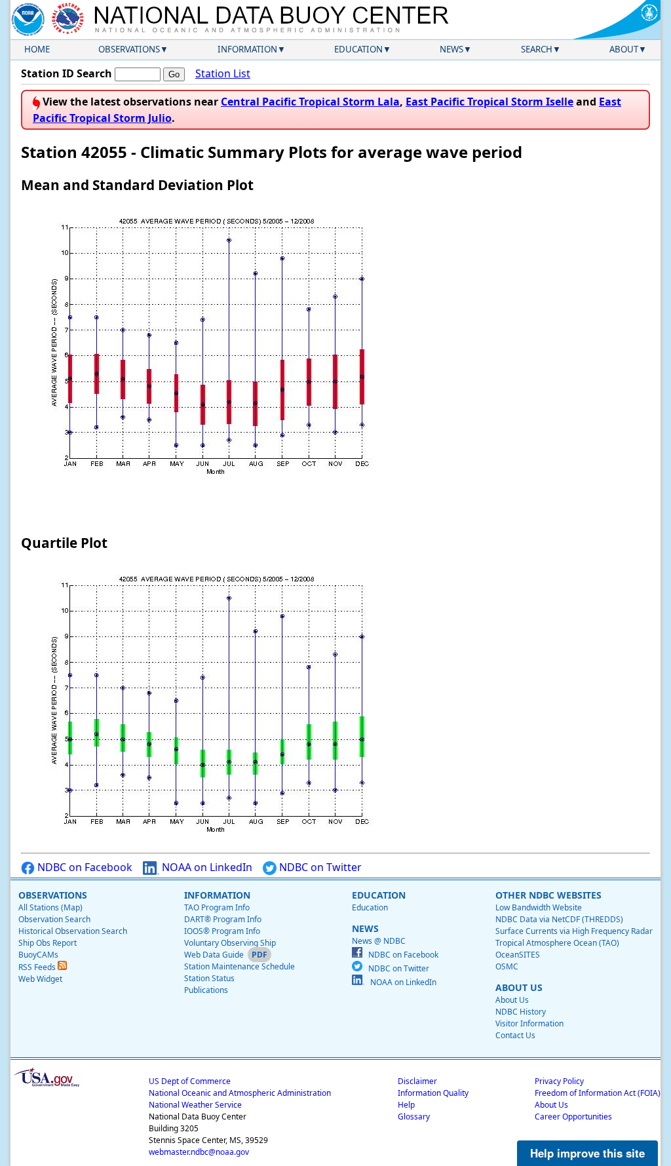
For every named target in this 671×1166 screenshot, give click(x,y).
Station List (222, 73)
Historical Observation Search (72, 931)
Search (536, 49)
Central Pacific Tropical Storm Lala (310, 101)
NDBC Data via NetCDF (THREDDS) (559, 919)
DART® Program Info (222, 919)
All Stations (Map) (50, 907)
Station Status (209, 978)
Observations (129, 49)
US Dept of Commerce (190, 1081)
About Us (512, 999)
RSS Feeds (38, 967)
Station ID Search (66, 73)
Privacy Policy (559, 1081)
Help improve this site (587, 1153)
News (451, 49)
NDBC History (520, 1011)
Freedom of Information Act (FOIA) (598, 1092)
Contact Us (515, 1035)
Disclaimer (417, 1081)
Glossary (414, 1116)
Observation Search (54, 919)
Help (406, 1104)
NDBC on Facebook (83, 867)
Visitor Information (529, 1023)
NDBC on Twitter (319, 867)
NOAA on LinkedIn (205, 867)
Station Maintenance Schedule (239, 966)
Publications (206, 990)
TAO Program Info (217, 907)
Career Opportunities (573, 1116)
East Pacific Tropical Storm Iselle (489, 101)
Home (37, 49)
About (623, 49)
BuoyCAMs (38, 954)
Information (247, 49)
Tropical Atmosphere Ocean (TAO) (557, 942)
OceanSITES (517, 954)
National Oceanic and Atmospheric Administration (240, 1092)
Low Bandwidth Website (538, 907)
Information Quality (433, 1092)
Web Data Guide (214, 954)
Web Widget (40, 978)
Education (358, 49)
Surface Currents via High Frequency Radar (574, 931)
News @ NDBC (379, 940)
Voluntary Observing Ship (230, 942)
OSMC (506, 966)
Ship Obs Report (47, 942)
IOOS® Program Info (222, 931)
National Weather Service (195, 1104)
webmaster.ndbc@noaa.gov (199, 1151)
